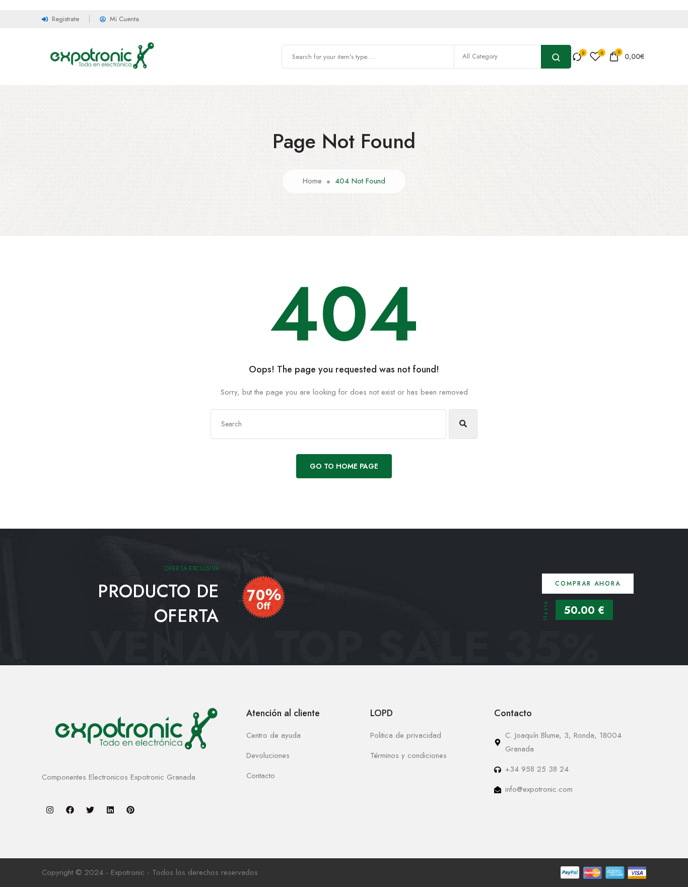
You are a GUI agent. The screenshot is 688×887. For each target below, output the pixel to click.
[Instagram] (50, 810)
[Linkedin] (110, 810)
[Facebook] (70, 810)
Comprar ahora (588, 583)
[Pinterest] (130, 810)
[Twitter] (90, 810)
